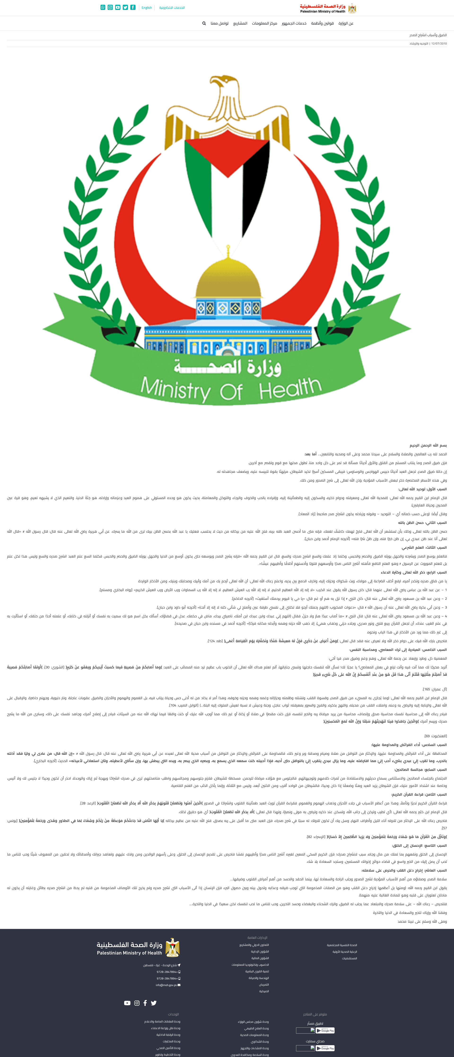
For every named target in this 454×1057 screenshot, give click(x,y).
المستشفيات (349, 958)
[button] (204, 23)
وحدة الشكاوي (260, 1041)
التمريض (264, 984)
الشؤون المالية (260, 958)
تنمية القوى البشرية (257, 971)
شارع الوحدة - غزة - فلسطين (160, 965)
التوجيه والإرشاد (419, 43)
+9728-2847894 (168, 971)
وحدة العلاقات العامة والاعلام (162, 1021)
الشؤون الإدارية (260, 951)
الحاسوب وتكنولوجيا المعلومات (250, 964)
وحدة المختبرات (171, 1041)
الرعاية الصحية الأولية (345, 951)
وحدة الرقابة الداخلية (168, 1034)
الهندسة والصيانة (259, 978)
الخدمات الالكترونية (172, 8)
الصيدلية (264, 991)
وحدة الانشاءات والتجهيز (255, 1048)
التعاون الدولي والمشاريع (254, 944)
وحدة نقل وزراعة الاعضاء (165, 1028)
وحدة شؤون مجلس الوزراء (253, 1022)
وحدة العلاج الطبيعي (256, 1028)
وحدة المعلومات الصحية (254, 1035)
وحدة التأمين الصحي (168, 1048)
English (147, 7)
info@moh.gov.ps (167, 985)
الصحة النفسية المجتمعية (342, 945)
